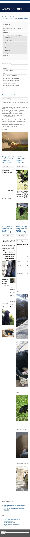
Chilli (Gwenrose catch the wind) (11, 85)
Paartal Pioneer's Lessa (9, 83)
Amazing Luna (8, 40)
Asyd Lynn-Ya (8, 37)
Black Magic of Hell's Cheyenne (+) (11, 80)
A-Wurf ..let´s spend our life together (12, 35)
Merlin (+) (5, 73)
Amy (6, 45)
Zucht (10, 18)
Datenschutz (3, 531)
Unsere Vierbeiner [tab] (6, 63)
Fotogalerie (6, 55)
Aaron (6, 47)
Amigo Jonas (8, 53)
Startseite (12, 16)
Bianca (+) (5, 68)
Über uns (5, 32)
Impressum (3, 533)
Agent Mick (8, 50)
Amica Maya (8, 42)
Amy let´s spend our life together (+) (12, 78)
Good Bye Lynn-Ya (9, 95)
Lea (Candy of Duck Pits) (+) (10, 75)
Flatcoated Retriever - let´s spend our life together (13, 29)
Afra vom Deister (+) (8, 70)
